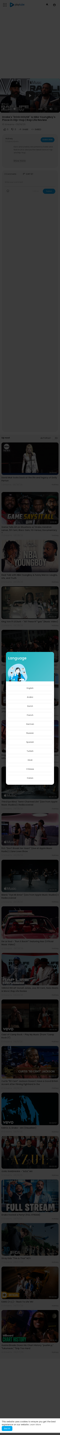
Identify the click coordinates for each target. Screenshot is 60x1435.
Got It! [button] (7, 1428)
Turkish (30, 751)
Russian (30, 733)
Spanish (30, 742)
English (30, 688)
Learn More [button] (35, 1424)
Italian (30, 778)
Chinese (30, 769)
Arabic (30, 697)
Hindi (30, 760)
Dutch (30, 706)
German (30, 724)
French (30, 715)
